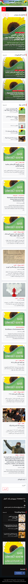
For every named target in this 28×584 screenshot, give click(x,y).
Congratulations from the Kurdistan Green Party (10, 526)
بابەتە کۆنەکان (21, 479)
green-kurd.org (18, 580)
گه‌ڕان (23, 485)
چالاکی (23, 423)
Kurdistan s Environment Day (14, 329)
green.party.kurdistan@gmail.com (14, 507)
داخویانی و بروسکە (21, 265)
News (17, 455)
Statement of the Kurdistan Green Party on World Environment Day (15, 94)
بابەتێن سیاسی (21, 298)
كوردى (15, 265)
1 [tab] (6, 18)
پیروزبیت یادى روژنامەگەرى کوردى (15, 267)
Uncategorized (20, 327)
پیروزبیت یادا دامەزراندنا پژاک (11, 137)
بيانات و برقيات (21, 32)
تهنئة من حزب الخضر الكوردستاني (13, 517)
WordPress (23, 581)
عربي (17, 32)
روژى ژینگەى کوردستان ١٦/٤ (11, 131)
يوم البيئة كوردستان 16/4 (17, 362)
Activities (21, 90)
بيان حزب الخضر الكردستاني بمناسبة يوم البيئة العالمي (14, 37)
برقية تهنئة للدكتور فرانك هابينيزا (10, 534)
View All (4, 55)
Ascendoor (10, 581)
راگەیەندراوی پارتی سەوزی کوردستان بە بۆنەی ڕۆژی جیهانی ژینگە (10, 110)
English (15, 90)
